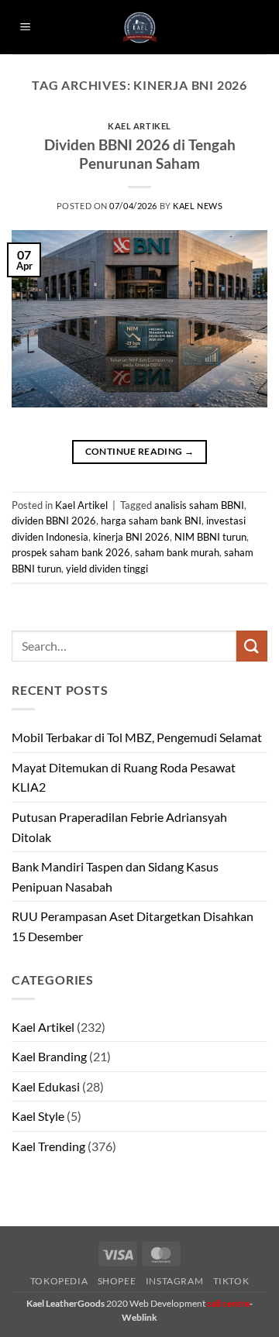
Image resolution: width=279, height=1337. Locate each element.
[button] (25, 27)
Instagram (175, 1281)
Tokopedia (59, 1281)
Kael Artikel (139, 126)
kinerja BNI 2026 (131, 537)
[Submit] (251, 646)
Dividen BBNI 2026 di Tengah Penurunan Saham (140, 154)
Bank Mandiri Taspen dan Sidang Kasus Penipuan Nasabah (115, 876)
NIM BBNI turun (210, 537)
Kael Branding (49, 1056)
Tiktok (231, 1281)
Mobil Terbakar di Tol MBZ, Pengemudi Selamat (137, 737)
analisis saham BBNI (199, 505)
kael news (197, 206)
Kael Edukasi (46, 1086)
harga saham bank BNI (151, 520)
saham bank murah (177, 552)
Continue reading (140, 451)
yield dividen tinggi (107, 568)
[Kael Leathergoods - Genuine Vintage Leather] (139, 27)
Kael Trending (48, 1146)
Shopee (117, 1281)
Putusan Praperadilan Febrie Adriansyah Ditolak (119, 826)
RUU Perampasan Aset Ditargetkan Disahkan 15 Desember (132, 926)
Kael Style (38, 1115)
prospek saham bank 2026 (71, 552)
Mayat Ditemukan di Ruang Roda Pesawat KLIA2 (124, 777)
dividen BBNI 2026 (54, 520)
